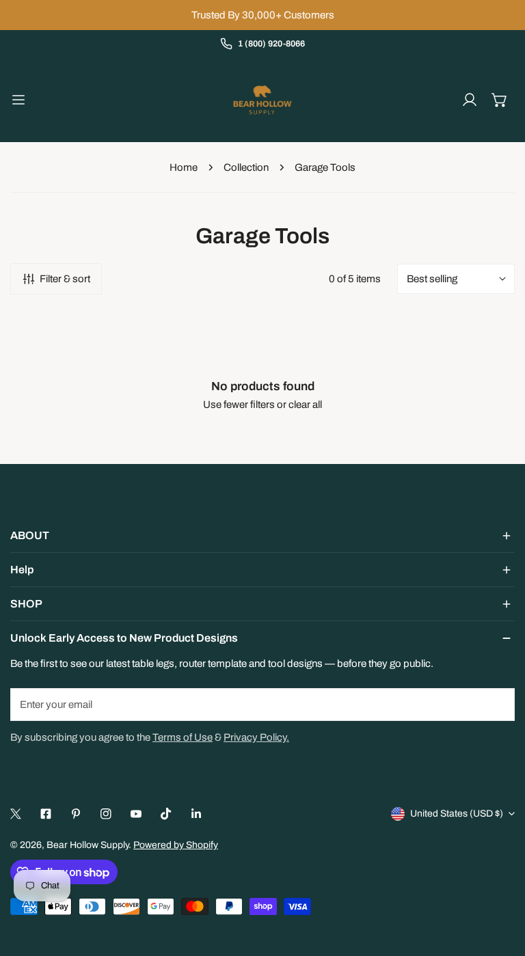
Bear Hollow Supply (87, 845)
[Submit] (497, 704)
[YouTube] (136, 814)
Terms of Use (182, 737)
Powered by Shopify (175, 845)
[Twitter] (16, 814)
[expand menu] (18, 100)
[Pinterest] (76, 814)
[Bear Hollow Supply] (262, 100)
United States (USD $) (456, 813)
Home (184, 167)
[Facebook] (46, 814)
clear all (305, 404)
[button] (500, 100)
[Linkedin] (196, 814)
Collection (246, 167)
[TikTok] (166, 814)
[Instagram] (106, 814)
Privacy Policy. (256, 737)
